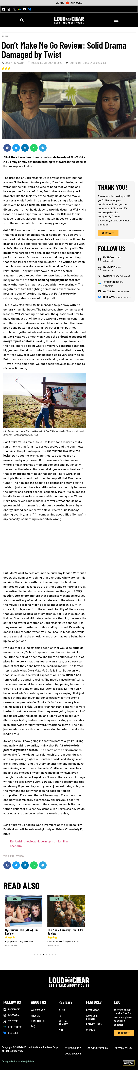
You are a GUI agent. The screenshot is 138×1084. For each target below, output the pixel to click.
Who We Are (38, 1010)
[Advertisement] (44, 547)
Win (61, 1029)
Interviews (92, 1010)
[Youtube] (24, 9)
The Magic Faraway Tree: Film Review (65, 931)
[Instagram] (8, 9)
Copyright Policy (98, 1048)
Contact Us (37, 1021)
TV (60, 1015)
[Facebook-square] (3, 9)
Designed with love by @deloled (18, 1061)
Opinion (90, 1029)
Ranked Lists (94, 1024)
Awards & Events (92, 1017)
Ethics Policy (73, 1048)
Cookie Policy (73, 1053)
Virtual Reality (63, 1023)
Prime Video (17, 856)
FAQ (33, 1026)
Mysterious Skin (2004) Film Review (21, 931)
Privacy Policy (123, 1048)
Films (5, 36)
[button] (22, 20)
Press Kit (36, 1015)
